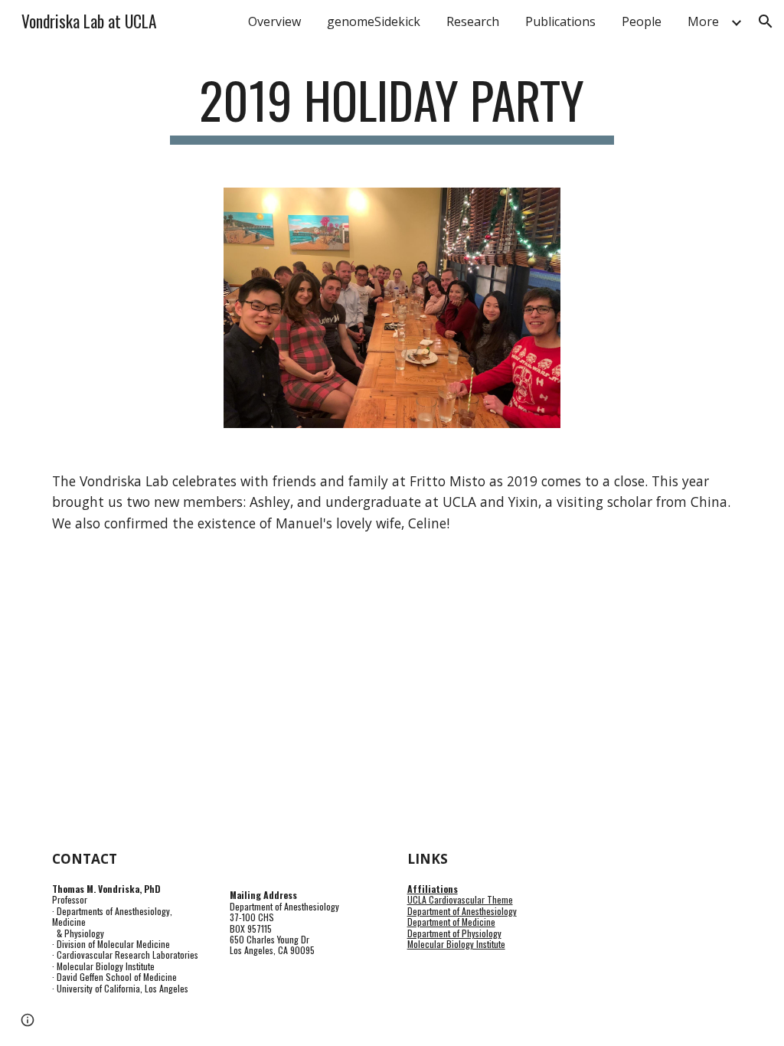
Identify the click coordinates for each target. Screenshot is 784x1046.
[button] (765, 21)
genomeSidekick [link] (373, 21)
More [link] (703, 21)
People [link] (642, 21)
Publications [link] (560, 21)
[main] (391, 107)
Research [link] (472, 21)
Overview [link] (274, 21)
